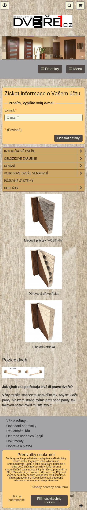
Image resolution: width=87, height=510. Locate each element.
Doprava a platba (19, 446)
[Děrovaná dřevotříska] (43, 268)
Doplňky (11, 188)
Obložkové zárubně (20, 158)
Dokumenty (14, 441)
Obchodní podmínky (21, 426)
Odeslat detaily (68, 138)
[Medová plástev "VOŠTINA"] (43, 215)
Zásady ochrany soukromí (49, 487)
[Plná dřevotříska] (43, 321)
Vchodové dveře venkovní (26, 173)
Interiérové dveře (19, 151)
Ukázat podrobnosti (16, 498)
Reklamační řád (18, 431)
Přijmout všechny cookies (49, 500)
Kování (9, 166)
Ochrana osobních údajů (24, 436)
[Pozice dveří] (23, 373)
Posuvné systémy (18, 180)
